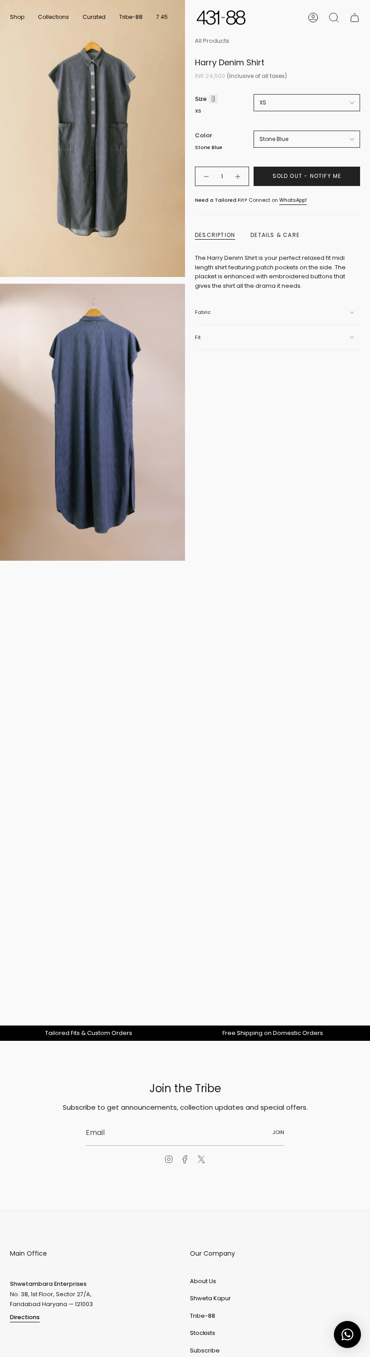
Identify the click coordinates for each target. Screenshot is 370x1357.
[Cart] (354, 17)
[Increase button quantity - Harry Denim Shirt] (238, 176)
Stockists (202, 1333)
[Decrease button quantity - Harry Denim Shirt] (206, 176)
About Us (203, 1281)
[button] (17, 17)
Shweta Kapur (210, 1298)
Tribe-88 (202, 1316)
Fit (198, 337)
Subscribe (205, 1350)
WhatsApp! (293, 200)
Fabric (203, 312)
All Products (212, 41)
